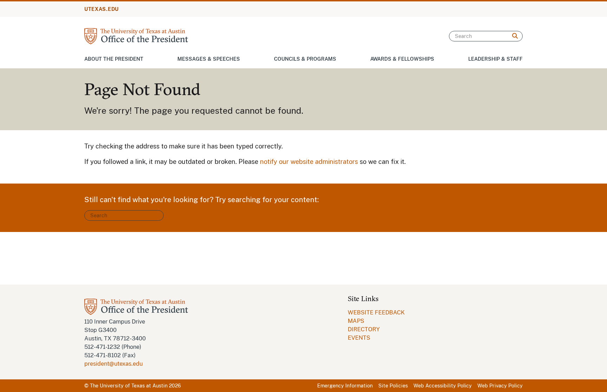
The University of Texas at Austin (129, 385)
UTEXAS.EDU (101, 9)
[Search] (515, 36)
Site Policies (393, 385)
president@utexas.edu (113, 363)
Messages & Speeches (208, 59)
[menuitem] (376, 312)
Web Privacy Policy (500, 385)
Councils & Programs (305, 59)
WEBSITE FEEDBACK (376, 312)
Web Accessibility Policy (442, 385)
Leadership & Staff (495, 59)
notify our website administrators (309, 161)
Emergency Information (345, 385)
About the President (113, 59)
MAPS (356, 321)
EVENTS (359, 337)
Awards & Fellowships (402, 59)
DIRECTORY (364, 329)
